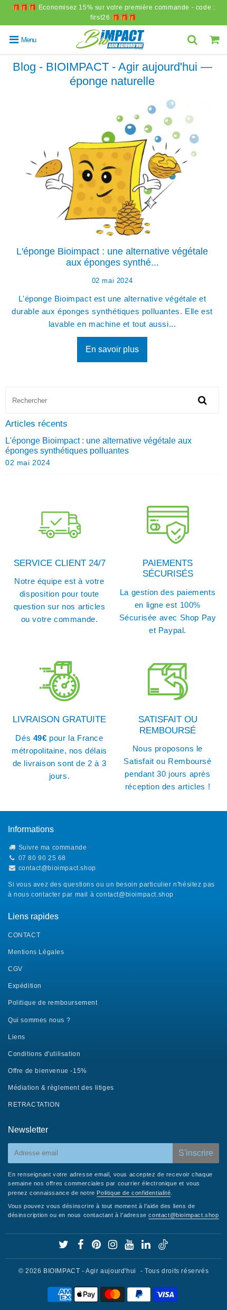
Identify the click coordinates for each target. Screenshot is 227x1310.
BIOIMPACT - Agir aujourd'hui (89, 1271)
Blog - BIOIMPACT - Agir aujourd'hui (105, 66)
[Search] (193, 39)
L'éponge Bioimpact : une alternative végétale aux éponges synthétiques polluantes (98, 445)
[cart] (215, 39)
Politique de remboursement (53, 1002)
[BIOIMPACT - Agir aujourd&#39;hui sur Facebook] (81, 1246)
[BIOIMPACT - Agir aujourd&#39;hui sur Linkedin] (147, 1246)
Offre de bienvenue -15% (47, 1071)
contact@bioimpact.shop (57, 868)
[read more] (112, 167)
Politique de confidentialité (134, 1193)
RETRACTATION (34, 1104)
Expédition (25, 985)
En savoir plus (112, 349)
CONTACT (24, 935)
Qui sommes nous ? (39, 1020)
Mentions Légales (36, 952)
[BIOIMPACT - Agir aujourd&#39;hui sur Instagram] (114, 1246)
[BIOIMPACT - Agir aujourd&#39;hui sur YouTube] (130, 1246)
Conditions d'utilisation (44, 1054)
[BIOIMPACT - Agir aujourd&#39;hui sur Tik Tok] (163, 1247)
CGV (15, 969)
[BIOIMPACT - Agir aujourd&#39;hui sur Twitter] (64, 1246)
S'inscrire (195, 1152)
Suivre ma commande (52, 847)
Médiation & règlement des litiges (61, 1087)
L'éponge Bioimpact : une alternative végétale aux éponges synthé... (112, 257)
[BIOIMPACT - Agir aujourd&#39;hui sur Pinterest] (97, 1246)
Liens (16, 1037)
